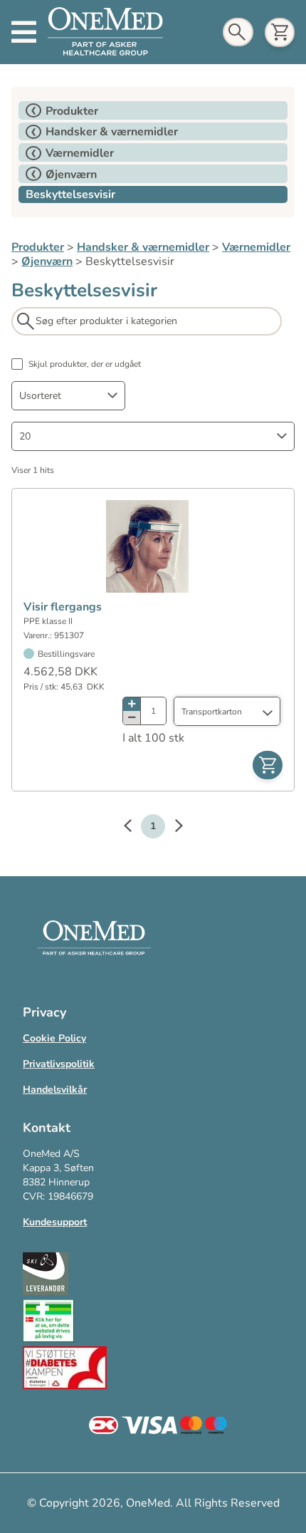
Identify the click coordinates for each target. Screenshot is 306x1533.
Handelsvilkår (55, 1089)
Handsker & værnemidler (143, 247)
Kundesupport (55, 1222)
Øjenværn (47, 261)
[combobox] (68, 395)
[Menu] (23, 32)
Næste (171, 828)
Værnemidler (256, 247)
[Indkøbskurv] (280, 32)
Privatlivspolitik (59, 1064)
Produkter (37, 247)
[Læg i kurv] (268, 765)
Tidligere (134, 828)
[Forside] (105, 32)
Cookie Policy (54, 1038)
